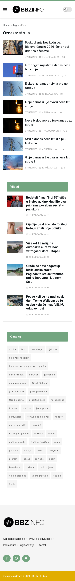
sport (52, 458)
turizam (30, 467)
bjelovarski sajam (19, 357)
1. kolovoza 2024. (51, 130)
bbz (23, 349)
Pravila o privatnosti (40, 538)
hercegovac (57, 399)
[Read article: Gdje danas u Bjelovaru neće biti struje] (13, 107)
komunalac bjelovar (38, 416)
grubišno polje (37, 399)
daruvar (33, 374)
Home (6, 25)
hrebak (13, 408)
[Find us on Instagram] (16, 558)
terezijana (15, 467)
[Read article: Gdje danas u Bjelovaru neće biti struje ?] (13, 162)
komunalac (15, 416)
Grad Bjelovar (40, 382)
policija (28, 450)
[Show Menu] (5, 9)
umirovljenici (47, 467)
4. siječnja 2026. (50, 57)
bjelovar (52, 349)
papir (57, 441)
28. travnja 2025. (50, 75)
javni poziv (42, 408)
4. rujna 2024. (49, 112)
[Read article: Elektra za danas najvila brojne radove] (13, 88)
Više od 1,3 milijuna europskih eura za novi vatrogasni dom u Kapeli (43, 247)
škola (12, 484)
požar (40, 450)
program (54, 450)
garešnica (49, 374)
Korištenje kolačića (14, 538)
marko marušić (17, 425)
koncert (59, 416)
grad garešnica (38, 391)
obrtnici (38, 433)
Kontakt (42, 545)
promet (13, 458)
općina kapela (17, 441)
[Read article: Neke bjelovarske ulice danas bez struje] (13, 125)
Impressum (9, 545)
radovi (26, 458)
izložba (27, 408)
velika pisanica (17, 475)
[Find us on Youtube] (26, 558)
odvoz (51, 433)
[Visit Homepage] (35, 9)
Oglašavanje (27, 545)
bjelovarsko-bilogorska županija (27, 366)
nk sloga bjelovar (19, 433)
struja (23, 25)
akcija (12, 349)
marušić (36, 425)
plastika (13, 450)
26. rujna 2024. (49, 93)
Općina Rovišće (40, 441)
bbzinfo (32, 57)
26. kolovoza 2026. (39, 215)
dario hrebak (16, 374)
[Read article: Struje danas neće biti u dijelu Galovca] (13, 144)
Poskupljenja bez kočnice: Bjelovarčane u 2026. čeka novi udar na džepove (47, 47)
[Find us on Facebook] (7, 558)
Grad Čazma (16, 399)
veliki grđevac (40, 475)
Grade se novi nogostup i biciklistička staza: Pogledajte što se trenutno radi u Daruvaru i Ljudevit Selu (45, 273)
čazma (57, 475)
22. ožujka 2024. (50, 167)
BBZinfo (32, 93)
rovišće (39, 458)
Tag (15, 25)
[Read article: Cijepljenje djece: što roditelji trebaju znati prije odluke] (15, 228)
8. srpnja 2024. (49, 149)
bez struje (37, 349)
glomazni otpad (18, 382)
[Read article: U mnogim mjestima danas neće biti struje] (13, 70)
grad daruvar (16, 391)
